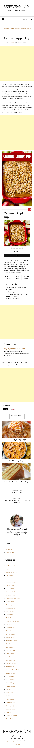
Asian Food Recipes (11, 572)
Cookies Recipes (11, 595)
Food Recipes (10, 627)
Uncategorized (10, 709)
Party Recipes (26, 32)
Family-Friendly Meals (12, 621)
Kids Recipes (9, 647)
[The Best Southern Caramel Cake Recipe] (16, 471)
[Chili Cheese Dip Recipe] (16, 450)
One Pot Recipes (11, 660)
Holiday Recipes (10, 637)
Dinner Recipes (10, 608)
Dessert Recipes (10, 601)
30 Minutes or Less (11, 566)
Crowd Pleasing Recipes (13, 598)
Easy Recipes (18, 32)
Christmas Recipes (20, 28)
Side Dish (8, 689)
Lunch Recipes (10, 653)
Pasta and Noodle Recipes (13, 670)
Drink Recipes (10, 611)
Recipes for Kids (10, 673)
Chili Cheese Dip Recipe (16, 461)
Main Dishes (9, 657)
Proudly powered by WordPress (12, 741)
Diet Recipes (9, 605)
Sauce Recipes (10, 679)
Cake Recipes (10, 585)
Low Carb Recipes (11, 650)
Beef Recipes (9, 575)
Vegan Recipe (10, 712)
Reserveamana (17, 7)
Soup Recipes (10, 699)
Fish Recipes (9, 624)
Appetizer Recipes (8, 28)
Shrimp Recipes (10, 686)
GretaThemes (17, 744)
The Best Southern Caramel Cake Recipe (16, 482)
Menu (5, 19)
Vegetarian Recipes (11, 715)
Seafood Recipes (10, 683)
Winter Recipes (10, 719)
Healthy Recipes (10, 634)
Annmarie (12, 42)
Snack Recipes (10, 696)
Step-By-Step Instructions (15, 349)
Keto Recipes (10, 644)
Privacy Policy (10, 552)
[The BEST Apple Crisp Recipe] (16, 429)
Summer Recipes (11, 702)
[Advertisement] (17, 63)
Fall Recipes (9, 618)
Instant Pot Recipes (11, 640)
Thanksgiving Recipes (17, 35)
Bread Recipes (10, 579)
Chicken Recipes (10, 588)
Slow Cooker (9, 692)
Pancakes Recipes (11, 663)
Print (17, 255)
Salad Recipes (10, 676)
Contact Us (9, 549)
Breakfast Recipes (11, 582)
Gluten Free (9, 631)
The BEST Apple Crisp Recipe (16, 440)
